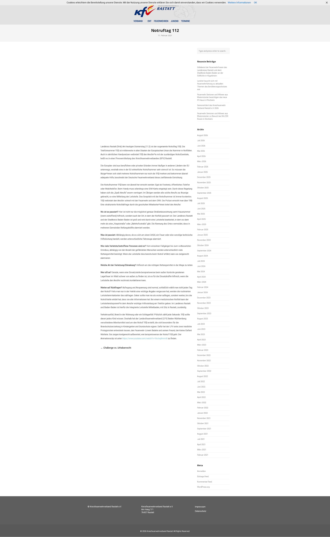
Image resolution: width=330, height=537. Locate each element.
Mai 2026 (201, 151)
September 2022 (204, 371)
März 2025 (201, 224)
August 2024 (202, 256)
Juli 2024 (201, 261)
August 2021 (202, 434)
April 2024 (201, 277)
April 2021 (201, 444)
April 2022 (201, 397)
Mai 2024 (201, 272)
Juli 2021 (201, 439)
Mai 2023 (201, 334)
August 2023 (202, 319)
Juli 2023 (201, 324)
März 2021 (201, 450)
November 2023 (204, 303)
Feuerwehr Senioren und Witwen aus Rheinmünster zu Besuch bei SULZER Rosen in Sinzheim (212, 116)
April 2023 (201, 340)
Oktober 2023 (203, 308)
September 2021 (204, 429)
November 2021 (204, 418)
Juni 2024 (201, 266)
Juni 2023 (201, 329)
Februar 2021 (202, 455)
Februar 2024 (202, 287)
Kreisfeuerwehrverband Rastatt (160, 531)
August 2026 (202, 135)
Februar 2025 (202, 230)
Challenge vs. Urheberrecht (116, 347)
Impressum (200, 507)
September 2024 (204, 251)
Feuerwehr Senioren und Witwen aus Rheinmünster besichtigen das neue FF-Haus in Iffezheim (212, 97)
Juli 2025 (201, 203)
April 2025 (201, 219)
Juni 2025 (201, 209)
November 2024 (204, 240)
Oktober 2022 (203, 366)
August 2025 (202, 198)
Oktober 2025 (203, 188)
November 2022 (204, 361)
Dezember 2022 (204, 355)
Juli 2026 (201, 141)
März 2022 (201, 402)
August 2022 (202, 376)
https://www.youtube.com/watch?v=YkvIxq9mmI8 (144, 338)
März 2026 (201, 161)
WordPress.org (203, 487)
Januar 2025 (202, 235)
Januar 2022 (202, 413)
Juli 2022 (201, 381)
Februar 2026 (202, 167)
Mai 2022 (201, 392)
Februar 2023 (202, 350)
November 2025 (204, 182)
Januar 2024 (202, 292)
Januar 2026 (202, 172)
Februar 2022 (202, 408)
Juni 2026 (201, 146)
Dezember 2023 (204, 298)
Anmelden (201, 471)
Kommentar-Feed (204, 482)
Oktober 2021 (203, 423)
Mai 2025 (201, 214)
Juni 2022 (201, 387)
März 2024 (201, 282)
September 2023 (204, 313)
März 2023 (201, 345)
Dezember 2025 (204, 177)
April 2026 (201, 156)
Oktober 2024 (203, 245)
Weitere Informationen (239, 2)
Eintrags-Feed (203, 476)
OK (255, 2)
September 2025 (204, 193)
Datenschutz (200, 511)
